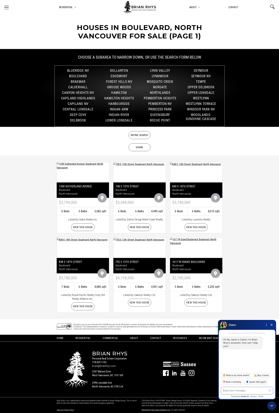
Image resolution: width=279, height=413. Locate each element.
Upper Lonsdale (201, 93)
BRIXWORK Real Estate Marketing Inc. (156, 410)
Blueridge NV (78, 71)
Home (60, 338)
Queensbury (160, 115)
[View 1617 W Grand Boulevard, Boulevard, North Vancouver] (196, 241)
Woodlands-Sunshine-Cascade (201, 117)
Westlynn (201, 98)
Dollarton (119, 71)
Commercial (110, 338)
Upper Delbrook (201, 87)
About (134, 338)
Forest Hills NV (119, 82)
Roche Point (160, 120)
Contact (233, 7)
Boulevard (78, 76)
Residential (83, 338)
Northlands (160, 93)
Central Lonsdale (78, 109)
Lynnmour (160, 76)
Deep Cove (78, 115)
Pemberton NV (160, 104)
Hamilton (119, 93)
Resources (180, 338)
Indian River (119, 115)
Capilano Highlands (78, 98)
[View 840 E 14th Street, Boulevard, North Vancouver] (195, 163)
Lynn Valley (160, 71)
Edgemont (119, 76)
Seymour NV (201, 76)
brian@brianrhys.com (104, 365)
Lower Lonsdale (119, 120)
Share (139, 147)
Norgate (160, 87)
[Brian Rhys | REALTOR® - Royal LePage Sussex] (139, 7)
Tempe (201, 82)
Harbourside (119, 104)
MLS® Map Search (210, 338)
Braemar (78, 82)
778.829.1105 (99, 362)
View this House (83, 227)
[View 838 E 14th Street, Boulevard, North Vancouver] (82, 239)
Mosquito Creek (160, 82)
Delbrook (78, 120)
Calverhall (78, 87)
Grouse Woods (119, 87)
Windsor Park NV (201, 109)
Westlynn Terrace (201, 104)
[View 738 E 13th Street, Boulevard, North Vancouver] (138, 163)
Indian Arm (119, 109)
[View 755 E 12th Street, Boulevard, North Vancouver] (138, 239)
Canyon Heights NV (78, 93)
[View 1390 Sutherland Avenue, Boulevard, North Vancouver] (83, 165)
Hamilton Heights (119, 98)
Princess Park (160, 109)
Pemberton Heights (160, 98)
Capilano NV (78, 104)
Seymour (201, 71)
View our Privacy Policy (65, 410)
